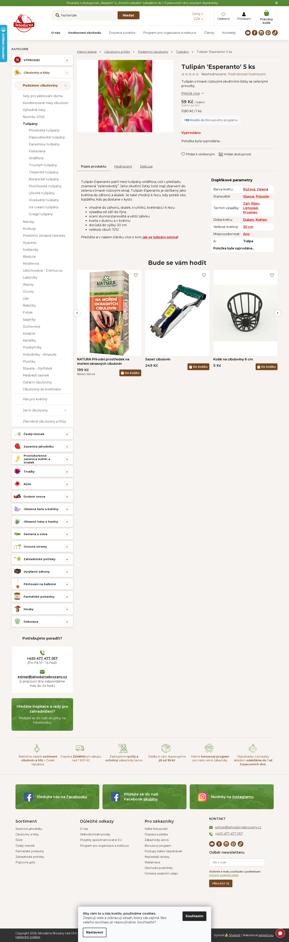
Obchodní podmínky (159, 868)
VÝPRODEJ (32, 60)
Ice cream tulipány (44, 207)
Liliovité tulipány (42, 193)
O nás (84, 829)
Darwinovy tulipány (44, 144)
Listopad (250, 208)
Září (246, 204)
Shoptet (234, 935)
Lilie (26, 298)
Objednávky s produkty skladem (253, 760)
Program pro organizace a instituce (104, 845)
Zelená (262, 189)
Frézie (28, 312)
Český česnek (34, 434)
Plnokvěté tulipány (44, 130)
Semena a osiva (35, 534)
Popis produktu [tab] (93, 166)
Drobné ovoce (34, 496)
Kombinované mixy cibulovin (45, 103)
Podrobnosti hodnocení (247, 74)
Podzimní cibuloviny (40, 85)
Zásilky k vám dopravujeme (167, 758)
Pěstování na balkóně (40, 584)
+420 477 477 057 (42, 658)
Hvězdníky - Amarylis (39, 354)
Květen (261, 220)
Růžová (249, 189)
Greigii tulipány (41, 214)
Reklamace (152, 862)
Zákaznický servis (157, 840)
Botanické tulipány (44, 179)
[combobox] (96, 15)
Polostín (262, 196)
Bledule (29, 257)
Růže (27, 484)
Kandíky (29, 340)
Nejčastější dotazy (157, 857)
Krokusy (29, 229)
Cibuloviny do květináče (42, 389)
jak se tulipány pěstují (160, 237)
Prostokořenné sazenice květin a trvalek (37, 459)
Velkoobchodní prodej (95, 834)
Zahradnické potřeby (39, 559)
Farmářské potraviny (39, 596)
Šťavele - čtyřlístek (37, 368)
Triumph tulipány (43, 165)
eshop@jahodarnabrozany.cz (42, 677)
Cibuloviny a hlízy (37, 72)
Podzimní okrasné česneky (44, 235)
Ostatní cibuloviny (37, 382)
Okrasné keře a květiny (41, 509)
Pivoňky (29, 361)
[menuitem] (55, 33)
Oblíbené (223, 19)
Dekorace (31, 621)
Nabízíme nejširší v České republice (38, 760)
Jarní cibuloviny (35, 410)
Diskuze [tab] (146, 166)
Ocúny (28, 291)
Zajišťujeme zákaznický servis (123, 758)
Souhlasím (194, 916)
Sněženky (31, 250)
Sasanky (29, 319)
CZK (197, 19)
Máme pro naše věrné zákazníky (210, 758)
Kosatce (29, 333)
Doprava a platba (156, 834)
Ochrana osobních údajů (161, 873)
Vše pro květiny (35, 399)
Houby (28, 609)
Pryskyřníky (32, 347)
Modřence (31, 263)
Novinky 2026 (33, 117)
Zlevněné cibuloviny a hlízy (44, 421)
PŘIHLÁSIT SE (220, 883)
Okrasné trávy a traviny (41, 521)
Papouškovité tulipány (47, 137)
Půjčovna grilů (25, 862)
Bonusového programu (221, 120)
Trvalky (29, 471)
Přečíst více (190, 93)
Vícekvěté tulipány (44, 200)
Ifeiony (28, 285)
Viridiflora (36, 158)
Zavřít (188, 150)
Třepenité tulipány (44, 172)
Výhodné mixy (34, 110)
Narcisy (28, 222)
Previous (77, 313)
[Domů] (89, 52)
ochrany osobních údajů (223, 875)
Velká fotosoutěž (156, 829)
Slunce (248, 196)
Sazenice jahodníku (39, 446)
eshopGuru (266, 935)
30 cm (248, 227)
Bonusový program (158, 845)
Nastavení (94, 932)
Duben (248, 220)
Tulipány (30, 124)
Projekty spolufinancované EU (101, 840)
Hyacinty (30, 243)
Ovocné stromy (35, 546)
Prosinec (250, 212)
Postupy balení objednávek (163, 851)
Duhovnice (31, 326)
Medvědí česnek (36, 375)
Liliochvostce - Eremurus (42, 270)
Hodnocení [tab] (123, 166)
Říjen (255, 204)
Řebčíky (29, 305)
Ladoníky (30, 277)
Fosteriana (37, 151)
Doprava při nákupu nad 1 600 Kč (81, 758)
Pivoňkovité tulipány (45, 186)
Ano (246, 234)
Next (278, 313)
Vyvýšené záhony (37, 571)
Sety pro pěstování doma (43, 96)
